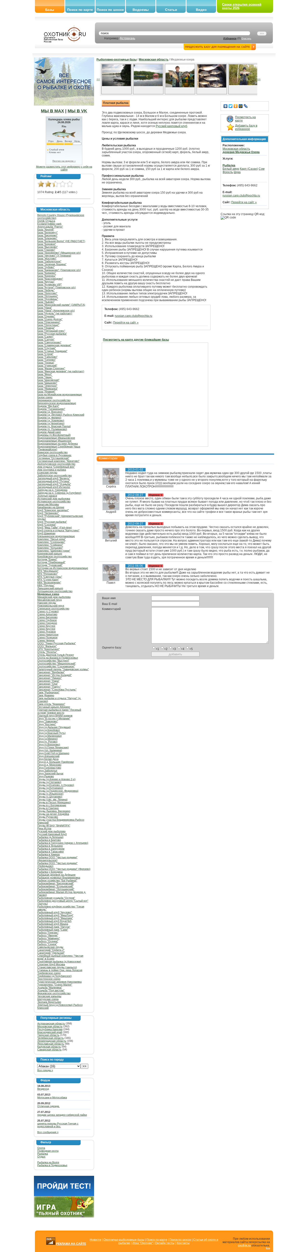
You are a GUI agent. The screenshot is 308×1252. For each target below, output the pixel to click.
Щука (237, 172)
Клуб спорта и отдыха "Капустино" (58, 530)
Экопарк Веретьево (49, 1002)
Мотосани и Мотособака (52, 1097)
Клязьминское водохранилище (56, 536)
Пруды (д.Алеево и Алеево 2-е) (56, 779)
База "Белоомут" (47, 232)
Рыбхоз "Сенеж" (47, 944)
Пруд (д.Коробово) (48, 730)
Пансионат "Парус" (49, 686)
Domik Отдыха (46, 220)
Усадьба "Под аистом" (50, 990)
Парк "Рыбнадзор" (48, 692)
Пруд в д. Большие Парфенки (55, 761)
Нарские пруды (46, 602)
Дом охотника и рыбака (51, 469)
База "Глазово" (46, 249)
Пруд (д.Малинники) (49, 735)
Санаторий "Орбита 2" (50, 949)
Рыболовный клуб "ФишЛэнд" (55, 915)
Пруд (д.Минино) (47, 738)
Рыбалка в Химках (48, 854)
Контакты (183, 1243)
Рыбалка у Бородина (50, 871)
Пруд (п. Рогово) (47, 741)
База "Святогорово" (49, 342)
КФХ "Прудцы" (46, 585)
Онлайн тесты (164, 1243)
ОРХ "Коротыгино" (48, 649)
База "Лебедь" (46, 290)
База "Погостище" (48, 325)
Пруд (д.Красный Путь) (51, 732)
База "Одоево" (46, 316)
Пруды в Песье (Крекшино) (54, 802)
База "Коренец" (46, 275)
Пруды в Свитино (48, 808)
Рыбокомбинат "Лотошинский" (55, 889)
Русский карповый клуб (171, 126)
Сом (261, 168)
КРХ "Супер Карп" (48, 579)
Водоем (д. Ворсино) (50, 411)
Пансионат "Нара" (48, 680)
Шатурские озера (47, 999)
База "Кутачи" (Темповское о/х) (56, 287)
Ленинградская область (51, 1040)
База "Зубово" (46, 267)
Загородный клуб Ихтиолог (53, 487)
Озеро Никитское (47, 634)
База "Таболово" (47, 356)
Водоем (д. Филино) (49, 417)
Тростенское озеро (48, 978)
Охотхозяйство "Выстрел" (53, 660)
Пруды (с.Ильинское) (50, 793)
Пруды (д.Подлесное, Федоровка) (57, 790)
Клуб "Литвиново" (48, 513)
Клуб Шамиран (46, 533)
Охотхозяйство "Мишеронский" (56, 663)
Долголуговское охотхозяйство (56, 463)
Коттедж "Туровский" (50, 565)
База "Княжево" (46, 272)
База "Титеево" (46, 359)
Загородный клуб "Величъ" (53, 478)
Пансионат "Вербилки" (51, 672)
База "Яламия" (46, 391)
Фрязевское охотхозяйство (54, 993)
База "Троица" (45, 362)
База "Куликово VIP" (49, 284)
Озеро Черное (46, 640)
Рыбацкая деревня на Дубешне (56, 874)
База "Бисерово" (47, 235)
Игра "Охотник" (142, 1243)
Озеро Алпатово (47, 614)
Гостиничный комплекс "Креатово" (58, 461)
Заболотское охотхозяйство (54, 475)
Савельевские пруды (50, 947)
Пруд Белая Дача (47, 759)
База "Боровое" (46, 244)
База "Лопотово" (47, 293)
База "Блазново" (47, 238)
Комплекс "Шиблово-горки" (53, 550)
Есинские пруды (47, 472)
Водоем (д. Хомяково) (50, 420)
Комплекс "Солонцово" (51, 542)
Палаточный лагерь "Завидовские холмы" (63, 669)
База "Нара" (44, 307)
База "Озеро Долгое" (50, 319)
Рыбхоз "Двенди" (47, 935)
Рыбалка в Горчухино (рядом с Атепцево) (62, 842)
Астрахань (127, 38)
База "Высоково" (47, 246)
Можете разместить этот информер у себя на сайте (64, 168)
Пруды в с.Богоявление (51, 805)
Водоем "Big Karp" (48, 406)
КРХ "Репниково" (47, 573)
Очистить (246, 38)
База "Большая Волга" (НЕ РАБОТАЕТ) (61, 241)
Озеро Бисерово (47, 617)
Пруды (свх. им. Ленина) (52, 799)
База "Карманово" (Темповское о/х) (59, 270)
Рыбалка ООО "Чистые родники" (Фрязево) (63, 868)
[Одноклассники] (235, 106)
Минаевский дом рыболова (54, 597)
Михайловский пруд (49, 599)
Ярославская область (50, 1043)
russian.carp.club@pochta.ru (133, 316)
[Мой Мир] (240, 106)
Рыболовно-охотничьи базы (116, 59)
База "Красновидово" (50, 278)
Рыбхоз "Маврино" (48, 938)
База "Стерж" (45, 353)
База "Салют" (45, 336)
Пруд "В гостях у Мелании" (53, 718)
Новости (95, 1239)
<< (98, 79)
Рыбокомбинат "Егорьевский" (55, 886)
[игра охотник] (64, 1216)
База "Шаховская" (48, 380)
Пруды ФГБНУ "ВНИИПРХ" (53, 825)
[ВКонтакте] (225, 106)
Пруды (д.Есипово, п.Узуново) (55, 785)
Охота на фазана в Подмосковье (57, 657)
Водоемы (141, 10)
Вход (268, 1248)
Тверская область (48, 1035)
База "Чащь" (44, 377)
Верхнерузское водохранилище (56, 403)
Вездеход (43, 1088)
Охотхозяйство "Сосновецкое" (56, 666)
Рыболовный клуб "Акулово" (54, 912)
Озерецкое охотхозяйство (53, 608)
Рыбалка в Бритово (49, 840)
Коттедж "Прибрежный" (51, 562)
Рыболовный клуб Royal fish (54, 921)
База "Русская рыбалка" (52, 333)
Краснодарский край (49, 1032)
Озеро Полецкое (47, 637)
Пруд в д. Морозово (49, 764)
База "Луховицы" (47, 299)
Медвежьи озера (48, 594)
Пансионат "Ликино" (49, 678)
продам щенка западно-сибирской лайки (62, 1114)
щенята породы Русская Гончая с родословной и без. (57, 1125)
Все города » (45, 1070)
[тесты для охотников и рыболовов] (64, 1195)
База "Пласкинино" (48, 322)
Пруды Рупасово (47, 816)
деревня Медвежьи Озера (241, 152)
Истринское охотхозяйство (54, 501)
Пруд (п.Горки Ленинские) (53, 747)
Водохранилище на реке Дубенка (57, 443)
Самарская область (49, 1049)
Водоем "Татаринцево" (51, 408)
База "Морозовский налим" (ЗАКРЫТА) (61, 304)
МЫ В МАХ (52, 110)
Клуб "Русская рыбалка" (52, 521)
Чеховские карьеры (49, 996)
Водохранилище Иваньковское (56, 437)
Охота (41, 1147)
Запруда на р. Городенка (52, 489)
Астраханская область (51, 1023)
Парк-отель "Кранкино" (51, 704)
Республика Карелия (50, 1029)
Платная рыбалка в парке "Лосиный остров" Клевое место (59, 711)
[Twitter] (230, 106)
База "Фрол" (44, 374)
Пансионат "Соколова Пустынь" (57, 689)
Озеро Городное (47, 623)
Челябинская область (50, 1037)
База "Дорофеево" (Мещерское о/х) (59, 252)
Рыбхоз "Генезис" (48, 932)
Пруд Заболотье (47, 770)
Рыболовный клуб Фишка (52, 923)
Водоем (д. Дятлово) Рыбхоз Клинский (60, 414)
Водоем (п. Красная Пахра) (54, 426)
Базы (49, 10)
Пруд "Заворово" (47, 721)
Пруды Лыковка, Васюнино (53, 811)
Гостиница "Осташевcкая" (53, 458)
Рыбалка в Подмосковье (52, 1165)
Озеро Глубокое (47, 620)
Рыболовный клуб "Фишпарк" (55, 918)
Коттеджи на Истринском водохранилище (62, 568)
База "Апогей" (45, 229)
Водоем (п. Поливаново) (52, 429)
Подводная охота (47, 1150)
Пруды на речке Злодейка (53, 813)
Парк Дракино (45, 695)
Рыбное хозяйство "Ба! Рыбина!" (57, 880)
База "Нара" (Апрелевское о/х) (56, 310)
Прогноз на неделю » (64, 161)
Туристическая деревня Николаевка (59, 981)
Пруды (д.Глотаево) (49, 782)
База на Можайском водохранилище (59, 394)
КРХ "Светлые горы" (49, 576)
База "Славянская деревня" (54, 345)
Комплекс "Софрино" (50, 544)
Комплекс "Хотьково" (50, 547)
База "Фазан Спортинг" (51, 368)
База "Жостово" (47, 258)
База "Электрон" (47, 385)
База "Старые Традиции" (52, 351)
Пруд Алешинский (48, 756)
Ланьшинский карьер (50, 588)
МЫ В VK (77, 110)
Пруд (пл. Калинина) (49, 750)
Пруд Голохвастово (49, 767)
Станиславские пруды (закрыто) (57, 967)
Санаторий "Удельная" (51, 952)
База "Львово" (46, 301)
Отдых (41, 1156)
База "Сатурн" (46, 339)
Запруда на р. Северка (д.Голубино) (59, 492)
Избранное (230, 38)
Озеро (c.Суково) (48, 611)
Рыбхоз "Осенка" (47, 941)
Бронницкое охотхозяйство (54, 400)
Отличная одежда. (48, 1106)
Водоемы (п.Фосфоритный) (54, 434)
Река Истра (44, 828)
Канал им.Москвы (48, 504)
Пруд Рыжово (45, 776)
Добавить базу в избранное (246, 127)
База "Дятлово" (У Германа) (54, 255)
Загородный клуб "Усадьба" (54, 484)
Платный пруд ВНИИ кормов (54, 715)
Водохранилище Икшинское (54, 440)
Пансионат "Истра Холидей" (54, 675)
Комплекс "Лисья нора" (51, 539)
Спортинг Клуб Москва (51, 964)
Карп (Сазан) (249, 168)
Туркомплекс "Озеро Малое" (54, 984)
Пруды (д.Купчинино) (50, 787)
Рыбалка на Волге (48, 1162)
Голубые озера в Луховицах (54, 455)
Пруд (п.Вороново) (48, 744)
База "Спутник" (46, 348)
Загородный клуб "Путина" (53, 481)
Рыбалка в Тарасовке (50, 851)
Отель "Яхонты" (47, 651)
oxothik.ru (244, 1245)
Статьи (171, 10)
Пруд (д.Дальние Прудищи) (54, 727)
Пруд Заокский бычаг (50, 773)
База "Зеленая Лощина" (51, 264)
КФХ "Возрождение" (49, 582)
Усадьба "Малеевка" (49, 987)
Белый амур (231, 168)
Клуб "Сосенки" (46, 524)
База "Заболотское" (49, 261)
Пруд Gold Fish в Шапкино (53, 753)
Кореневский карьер (49, 553)
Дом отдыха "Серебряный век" (56, 466)
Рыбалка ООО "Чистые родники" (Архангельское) (57, 859)
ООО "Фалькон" (47, 646)
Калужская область (49, 1046)
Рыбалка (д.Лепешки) (50, 837)
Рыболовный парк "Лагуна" (53, 926)
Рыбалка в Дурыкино (50, 845)
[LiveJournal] (245, 106)
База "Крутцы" (46, 281)
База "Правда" (46, 327)
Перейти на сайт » (126, 322)
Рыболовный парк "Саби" (52, 929)
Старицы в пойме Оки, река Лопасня (59, 970)
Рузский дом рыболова (51, 831)
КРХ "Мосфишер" (47, 570)
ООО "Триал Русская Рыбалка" (56, 643)
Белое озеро (44, 397)
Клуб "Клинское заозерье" (53, 510)
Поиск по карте (80, 10)
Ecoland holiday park (49, 223)
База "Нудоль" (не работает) (54, 313)
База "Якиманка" (47, 388)
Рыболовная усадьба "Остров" (56, 897)
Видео (201, 10)
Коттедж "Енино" (47, 559)
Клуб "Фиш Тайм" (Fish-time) (54, 527)
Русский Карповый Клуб (52, 834)
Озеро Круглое (46, 625)
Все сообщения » (47, 1132)
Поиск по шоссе (110, 10)
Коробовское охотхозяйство (54, 556)
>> (259, 79)
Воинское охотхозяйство (52, 452)
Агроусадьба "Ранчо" (50, 226)
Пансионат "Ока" (47, 683)
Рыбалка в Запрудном (50, 848)
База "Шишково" (47, 382)
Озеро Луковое (46, 631)
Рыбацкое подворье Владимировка (58, 877)
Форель (228, 172)
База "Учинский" (47, 365)
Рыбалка (42, 1153)
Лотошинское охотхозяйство (54, 591)
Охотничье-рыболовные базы (123, 1239)
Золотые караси (47, 495)
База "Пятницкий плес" (51, 330)
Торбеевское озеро (49, 973)
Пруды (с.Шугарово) (49, 796)
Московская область (50, 1026)
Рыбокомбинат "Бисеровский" (55, 883)
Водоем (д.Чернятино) (50, 423)
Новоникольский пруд (50, 605)
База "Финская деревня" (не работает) (60, 371)
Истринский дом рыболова (53, 498)
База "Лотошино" (47, 296)
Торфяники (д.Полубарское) (54, 976)
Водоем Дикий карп (49, 432)
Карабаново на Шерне (50, 507)
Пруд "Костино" (46, 724)
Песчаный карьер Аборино (53, 706)
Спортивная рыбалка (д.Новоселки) (59, 961)
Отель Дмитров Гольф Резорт (55, 654)
